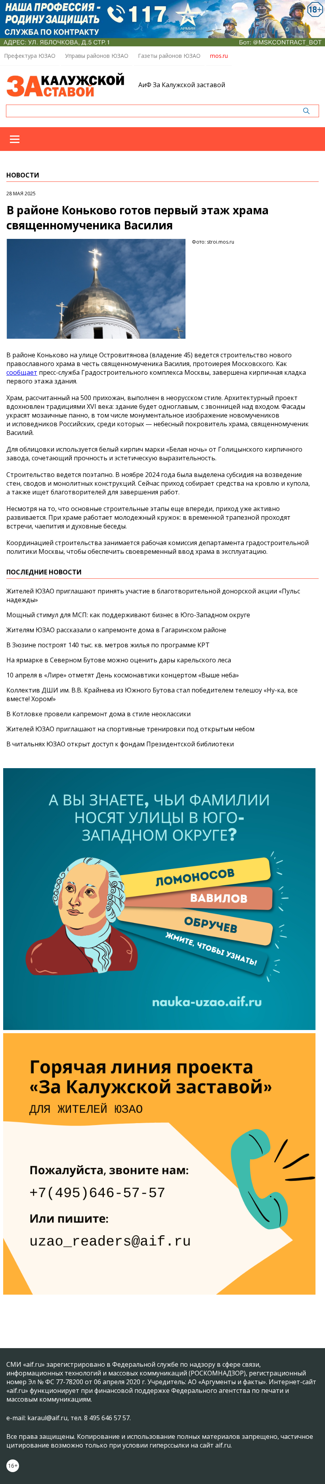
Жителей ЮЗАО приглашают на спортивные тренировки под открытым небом (130, 729)
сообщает (21, 372)
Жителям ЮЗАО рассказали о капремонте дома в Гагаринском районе (116, 630)
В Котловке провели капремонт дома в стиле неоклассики (98, 714)
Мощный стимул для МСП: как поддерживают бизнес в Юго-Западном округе (128, 614)
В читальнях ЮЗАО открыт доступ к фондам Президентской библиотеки (120, 744)
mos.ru (219, 55)
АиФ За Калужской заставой (181, 85)
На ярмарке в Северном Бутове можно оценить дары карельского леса (118, 660)
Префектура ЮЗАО (29, 55)
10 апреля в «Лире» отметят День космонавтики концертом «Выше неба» (122, 675)
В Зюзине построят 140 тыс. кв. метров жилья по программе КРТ (108, 645)
